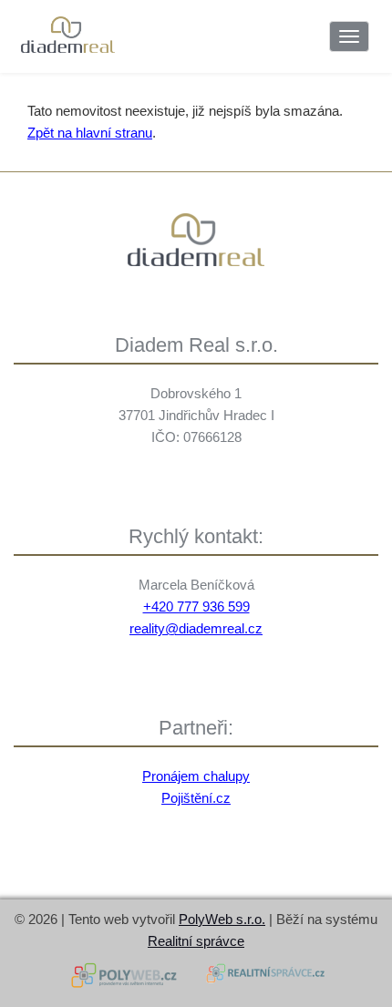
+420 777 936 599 (196, 606)
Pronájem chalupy (196, 776)
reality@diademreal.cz (196, 628)
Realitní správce (196, 941)
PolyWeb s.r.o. (222, 919)
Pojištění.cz (196, 798)
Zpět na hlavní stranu (89, 132)
